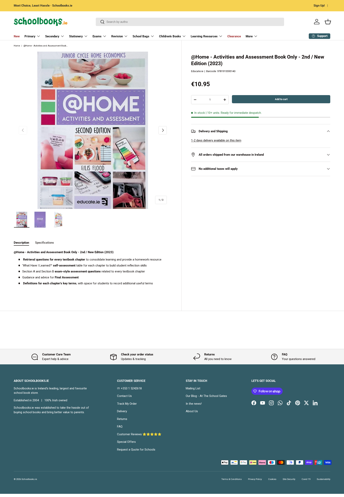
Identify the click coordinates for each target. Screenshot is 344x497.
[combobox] (190, 22)
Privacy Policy (255, 479)
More (249, 36)
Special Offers (126, 442)
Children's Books (170, 36)
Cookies (272, 479)
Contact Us (124, 396)
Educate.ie (197, 71)
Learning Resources (204, 36)
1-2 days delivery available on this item (216, 140)
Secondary (52, 36)
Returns (122, 419)
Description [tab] (21, 242)
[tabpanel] (93, 271)
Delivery (122, 411)
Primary (29, 36)
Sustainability (323, 479)
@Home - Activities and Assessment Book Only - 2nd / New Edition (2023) (45, 46)
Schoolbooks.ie (29, 479)
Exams (97, 36)
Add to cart (281, 99)
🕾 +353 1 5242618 (129, 388)
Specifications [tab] (44, 242)
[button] (327, 21)
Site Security (289, 479)
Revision (117, 36)
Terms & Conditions (231, 479)
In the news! (194, 403)
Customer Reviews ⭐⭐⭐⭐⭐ (139, 434)
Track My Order (127, 403)
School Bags (141, 36)
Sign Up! (319, 5)
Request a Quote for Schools (136, 449)
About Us (192, 411)
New (17, 36)
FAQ (119, 426)
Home (17, 46)
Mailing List (193, 388)
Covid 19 (306, 479)
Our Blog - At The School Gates (206, 396)
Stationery (76, 36)
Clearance (234, 36)
